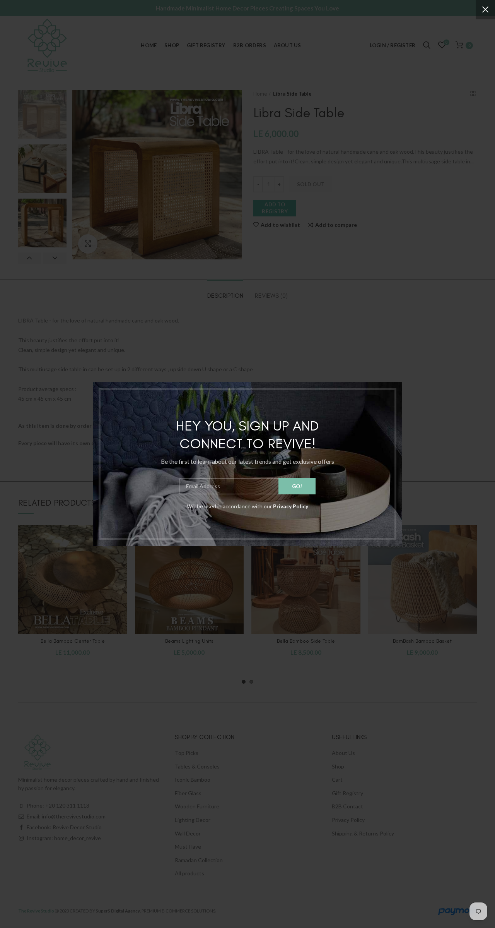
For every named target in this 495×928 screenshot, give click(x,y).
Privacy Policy (290, 506)
